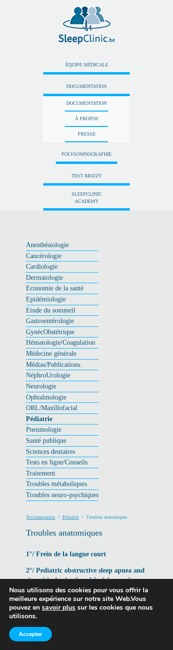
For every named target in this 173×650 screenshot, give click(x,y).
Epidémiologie (46, 299)
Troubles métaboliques (56, 484)
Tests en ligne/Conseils (56, 462)
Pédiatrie (39, 419)
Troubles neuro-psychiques (62, 495)
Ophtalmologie (46, 397)
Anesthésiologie (47, 245)
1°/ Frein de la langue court (66, 554)
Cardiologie (42, 266)
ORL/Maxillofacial (51, 408)
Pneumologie (44, 429)
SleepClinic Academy (87, 197)
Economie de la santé (55, 288)
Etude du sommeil (50, 310)
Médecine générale (51, 353)
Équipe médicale (86, 64)
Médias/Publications (53, 364)
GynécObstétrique (50, 332)
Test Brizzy (87, 175)
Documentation (86, 86)
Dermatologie (44, 277)
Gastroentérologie (50, 321)
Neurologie (41, 386)
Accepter (30, 634)
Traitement (40, 473)
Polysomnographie (86, 154)
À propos (87, 118)
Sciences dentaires (50, 451)
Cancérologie (44, 256)
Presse (87, 134)
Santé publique (46, 440)
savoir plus (58, 607)
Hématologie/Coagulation (60, 342)
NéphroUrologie (48, 375)
